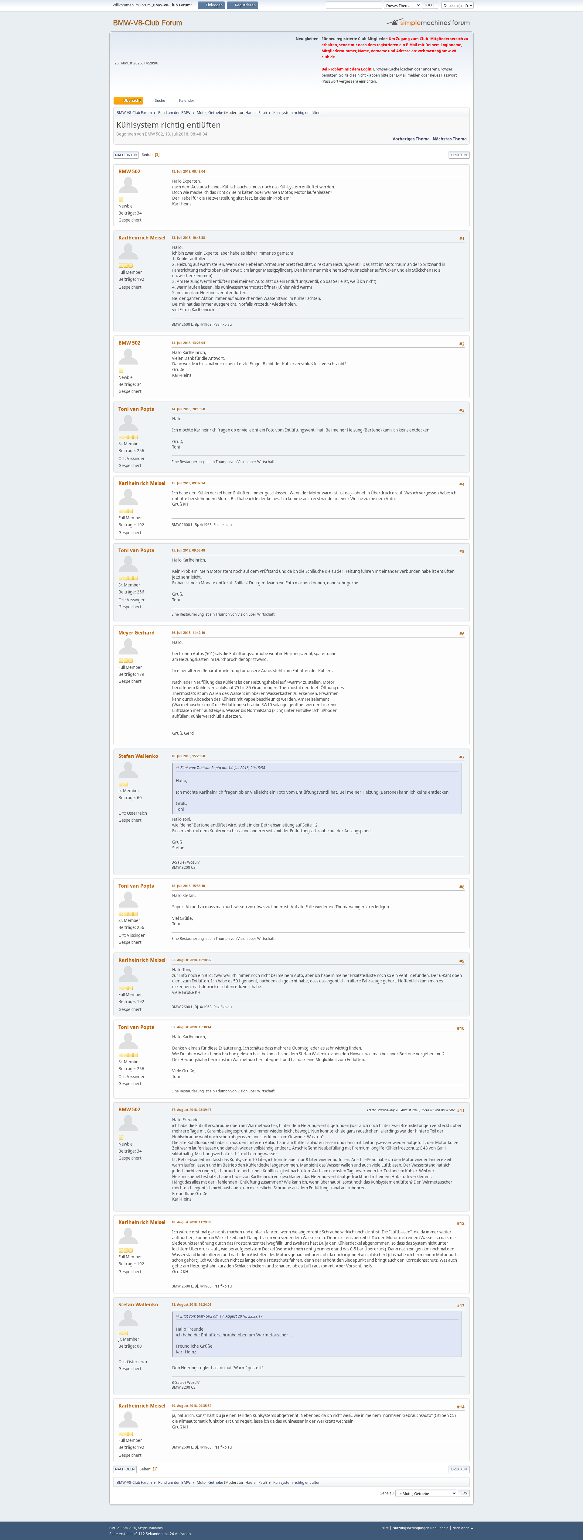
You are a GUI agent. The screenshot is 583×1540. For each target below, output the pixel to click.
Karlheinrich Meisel (141, 237)
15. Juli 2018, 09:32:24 (188, 483)
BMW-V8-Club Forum (147, 23)
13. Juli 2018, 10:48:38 (188, 237)
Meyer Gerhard (136, 632)
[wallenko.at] (120, 805)
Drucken (459, 155)
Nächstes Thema (450, 139)
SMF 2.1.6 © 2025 (122, 1528)
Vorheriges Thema (411, 139)
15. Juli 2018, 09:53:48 (188, 550)
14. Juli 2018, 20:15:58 (188, 409)
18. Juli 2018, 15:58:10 (188, 885)
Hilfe (385, 1527)
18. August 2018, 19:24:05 (191, 1304)
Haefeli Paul (255, 112)
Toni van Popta (136, 409)
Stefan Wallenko (138, 756)
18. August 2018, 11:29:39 (191, 1222)
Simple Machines (150, 1528)
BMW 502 (129, 171)
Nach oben (125, 1469)
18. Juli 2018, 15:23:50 (188, 756)
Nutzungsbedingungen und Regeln (420, 1527)
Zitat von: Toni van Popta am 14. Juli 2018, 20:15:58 (222, 767)
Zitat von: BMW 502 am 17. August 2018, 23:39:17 (221, 1316)
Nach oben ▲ (463, 1527)
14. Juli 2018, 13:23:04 (188, 342)
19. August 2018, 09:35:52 (191, 1405)
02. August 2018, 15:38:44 (191, 1027)
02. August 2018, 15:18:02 (191, 959)
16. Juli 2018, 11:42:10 (188, 632)
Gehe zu (387, 1492)
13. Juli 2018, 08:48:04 (188, 171)
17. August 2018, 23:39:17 (191, 1109)
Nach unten (126, 155)
